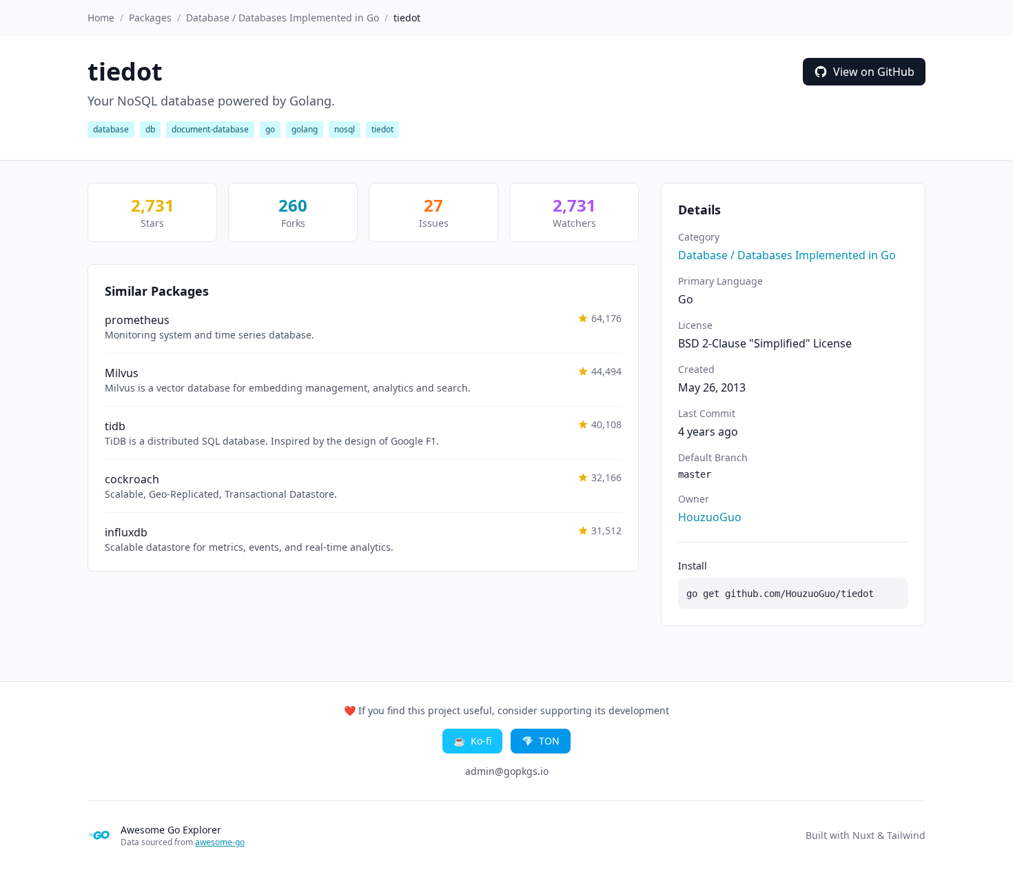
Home (101, 17)
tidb (115, 426)
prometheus (137, 319)
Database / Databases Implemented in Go (282, 17)
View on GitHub (873, 71)
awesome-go (220, 842)
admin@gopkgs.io (507, 771)
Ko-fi (472, 740)
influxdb (126, 532)
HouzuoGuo (709, 517)
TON (541, 740)
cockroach (132, 479)
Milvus (122, 373)
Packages (150, 17)
